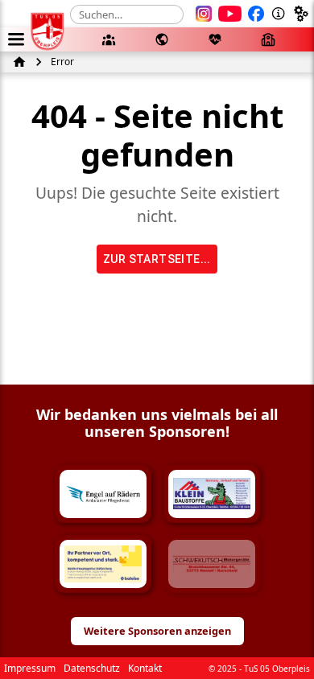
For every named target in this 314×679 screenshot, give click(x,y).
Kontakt (145, 668)
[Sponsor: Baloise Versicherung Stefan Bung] (103, 564)
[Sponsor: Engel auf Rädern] (103, 494)
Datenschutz (92, 668)
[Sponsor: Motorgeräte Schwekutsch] (211, 564)
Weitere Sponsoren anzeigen (157, 630)
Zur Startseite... (157, 259)
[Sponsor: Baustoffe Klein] (211, 494)
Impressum (30, 668)
